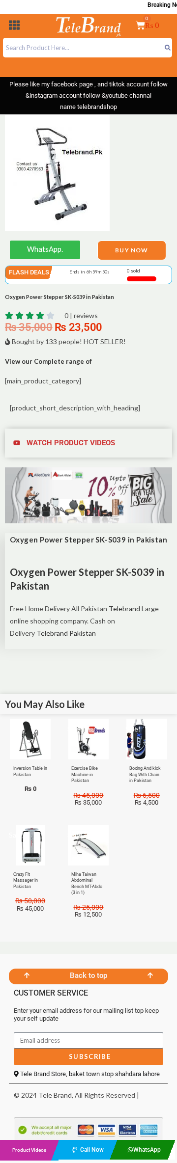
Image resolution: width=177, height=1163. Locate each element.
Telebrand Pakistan (66, 633)
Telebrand (124, 608)
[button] (14, 27)
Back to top (88, 975)
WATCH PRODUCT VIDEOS (71, 442)
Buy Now (131, 250)
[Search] (167, 47)
